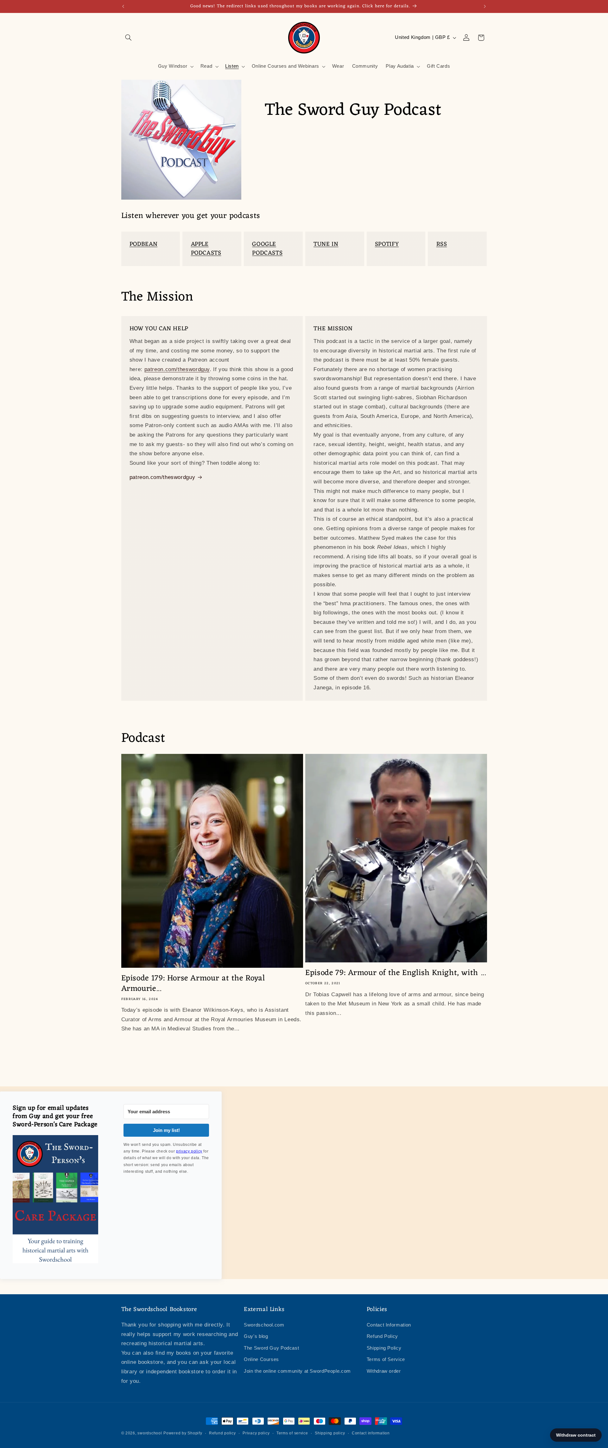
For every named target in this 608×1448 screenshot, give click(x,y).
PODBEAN (143, 244)
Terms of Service (386, 1359)
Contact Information (389, 1324)
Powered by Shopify (182, 1433)
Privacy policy (256, 1433)
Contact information (371, 1433)
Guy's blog (256, 1336)
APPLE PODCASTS (206, 248)
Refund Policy (382, 1336)
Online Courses (261, 1359)
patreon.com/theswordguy (177, 369)
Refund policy (222, 1433)
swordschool (149, 1433)
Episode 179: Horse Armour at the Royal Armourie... (193, 983)
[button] (128, 37)
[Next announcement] (485, 6)
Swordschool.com (264, 1324)
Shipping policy (330, 1433)
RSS (441, 244)
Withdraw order (384, 1370)
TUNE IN (326, 244)
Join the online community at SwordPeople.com (297, 1370)
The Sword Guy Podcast (271, 1347)
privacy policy (189, 1151)
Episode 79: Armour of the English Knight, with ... (395, 973)
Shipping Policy (384, 1347)
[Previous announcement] (123, 6)
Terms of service (292, 1433)
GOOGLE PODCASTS (267, 248)
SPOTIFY (387, 244)
